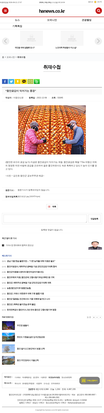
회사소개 (7, 383)
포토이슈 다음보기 (100, 317)
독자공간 (7, 377)
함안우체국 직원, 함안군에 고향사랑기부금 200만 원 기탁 (28, 277)
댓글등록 (94, 219)
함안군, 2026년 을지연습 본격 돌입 (18, 304)
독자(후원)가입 (26, 377)
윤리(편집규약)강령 (28, 383)
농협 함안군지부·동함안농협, (16, 288)
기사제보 (17, 377)
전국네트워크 (55, 383)
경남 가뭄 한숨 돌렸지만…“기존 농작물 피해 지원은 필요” (28, 261)
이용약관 (43, 377)
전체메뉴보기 (5, 10)
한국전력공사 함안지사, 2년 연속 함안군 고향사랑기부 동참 (29, 310)
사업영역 (39, 383)
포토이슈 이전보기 (97, 317)
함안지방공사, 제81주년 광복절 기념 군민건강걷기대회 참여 (29, 266)
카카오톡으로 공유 (24, 81)
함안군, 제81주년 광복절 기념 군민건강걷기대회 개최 (26, 283)
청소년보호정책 (66, 377)
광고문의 (36, 377)
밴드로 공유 (37, 81)
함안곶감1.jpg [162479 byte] (29, 196)
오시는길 (46, 383)
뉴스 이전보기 (5, 41)
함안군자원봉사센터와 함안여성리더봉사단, (23, 272)
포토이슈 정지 (93, 317)
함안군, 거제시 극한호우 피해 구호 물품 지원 (23, 293)
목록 (54, 206)
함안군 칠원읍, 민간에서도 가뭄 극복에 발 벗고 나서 (26, 299)
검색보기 (98, 10)
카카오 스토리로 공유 (18, 81)
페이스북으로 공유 (5, 81)
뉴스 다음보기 (98, 41)
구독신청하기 (92, 380)
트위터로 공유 (11, 81)
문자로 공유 (30, 81)
